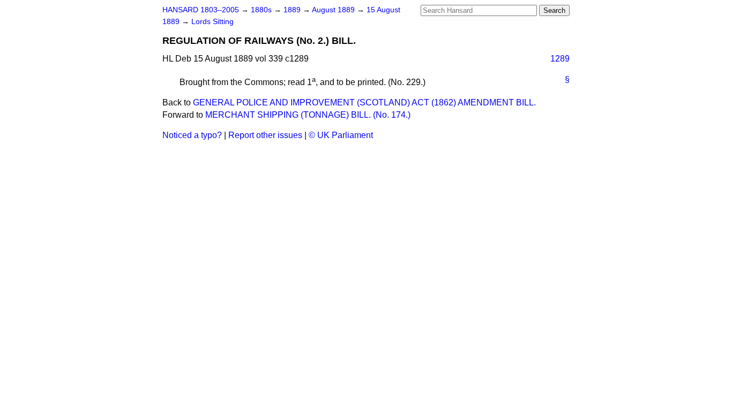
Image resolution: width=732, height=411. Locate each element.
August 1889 (334, 10)
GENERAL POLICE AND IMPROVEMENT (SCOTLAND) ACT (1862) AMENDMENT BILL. (364, 102)
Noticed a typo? (192, 135)
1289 (560, 58)
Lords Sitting (212, 22)
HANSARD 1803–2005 (200, 10)
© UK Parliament (341, 135)
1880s (262, 10)
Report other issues (265, 135)
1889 (293, 10)
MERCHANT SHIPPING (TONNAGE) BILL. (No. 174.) (307, 114)
